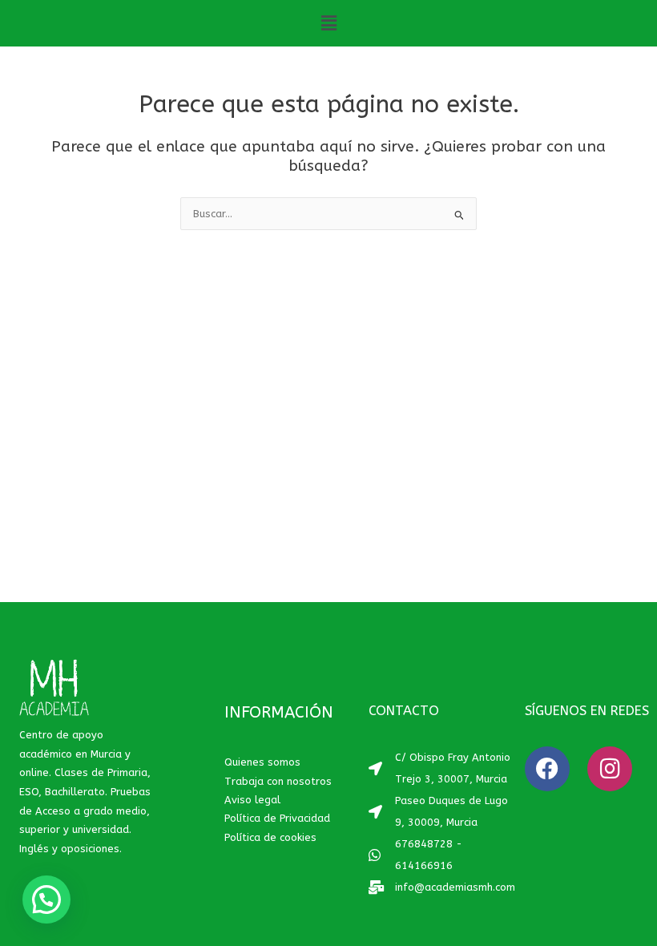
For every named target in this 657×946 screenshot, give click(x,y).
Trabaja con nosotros (278, 781)
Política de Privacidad (277, 818)
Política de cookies (270, 837)
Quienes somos (262, 762)
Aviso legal (252, 800)
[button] (328, 23)
